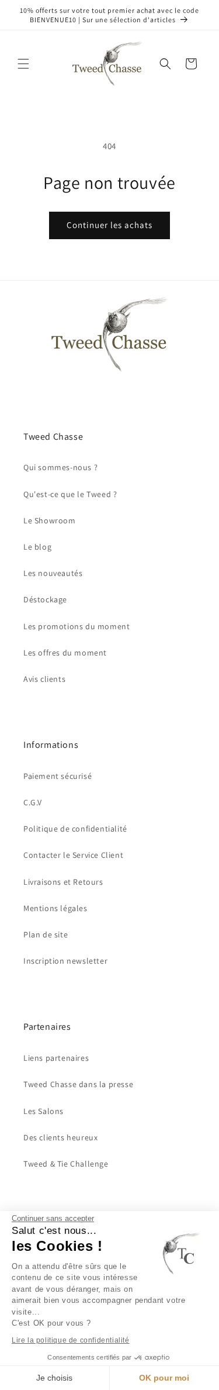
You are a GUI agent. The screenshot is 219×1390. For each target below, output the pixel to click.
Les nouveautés (52, 573)
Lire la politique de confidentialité (71, 1340)
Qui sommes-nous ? (60, 467)
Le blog (37, 546)
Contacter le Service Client (73, 855)
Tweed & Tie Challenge (66, 1163)
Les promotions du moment (76, 626)
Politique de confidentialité (75, 828)
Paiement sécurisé (57, 776)
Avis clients (44, 679)
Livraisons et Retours (63, 882)
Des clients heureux (60, 1137)
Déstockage (45, 599)
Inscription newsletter (65, 961)
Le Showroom (49, 520)
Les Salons (43, 1111)
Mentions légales (55, 908)
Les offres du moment (65, 652)
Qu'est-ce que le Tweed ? (70, 494)
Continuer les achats (109, 224)
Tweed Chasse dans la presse (78, 1084)
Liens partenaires (56, 1058)
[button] (23, 64)
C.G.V (32, 802)
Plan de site (45, 934)
